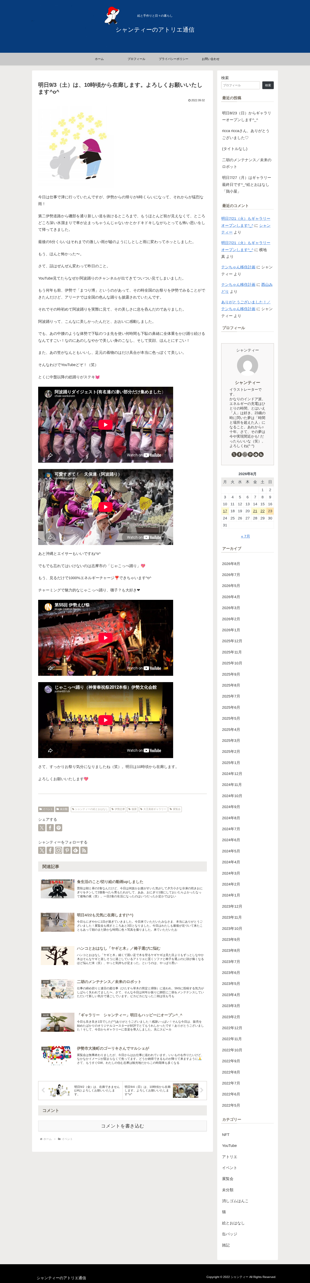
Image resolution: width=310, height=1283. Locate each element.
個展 (134, 809)
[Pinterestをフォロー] (67, 850)
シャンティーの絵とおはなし (91, 809)
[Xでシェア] (41, 827)
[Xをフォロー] (41, 850)
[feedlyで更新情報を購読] (75, 850)
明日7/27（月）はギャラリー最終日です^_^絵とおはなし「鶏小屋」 (246, 184)
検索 (225, 78)
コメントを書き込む (122, 1126)
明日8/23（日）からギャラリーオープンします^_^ (246, 116)
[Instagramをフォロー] (58, 850)
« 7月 (245, 536)
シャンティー (247, 382)
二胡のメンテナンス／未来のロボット (246, 163)
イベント (48, 809)
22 (262, 511)
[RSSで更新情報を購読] (84, 850)
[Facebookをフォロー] (50, 850)
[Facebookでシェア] (50, 827)
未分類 (63, 809)
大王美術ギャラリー (154, 809)
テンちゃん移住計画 (238, 267)
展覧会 (177, 809)
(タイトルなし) (234, 149)
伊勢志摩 (120, 809)
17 (225, 511)
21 (255, 511)
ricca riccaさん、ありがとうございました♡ (246, 134)
